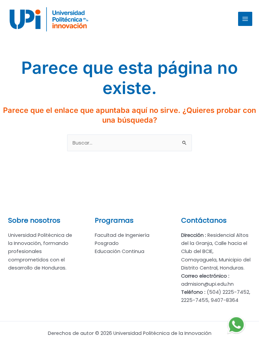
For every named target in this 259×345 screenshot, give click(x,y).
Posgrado (107, 243)
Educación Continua (119, 251)
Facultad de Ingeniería (122, 235)
